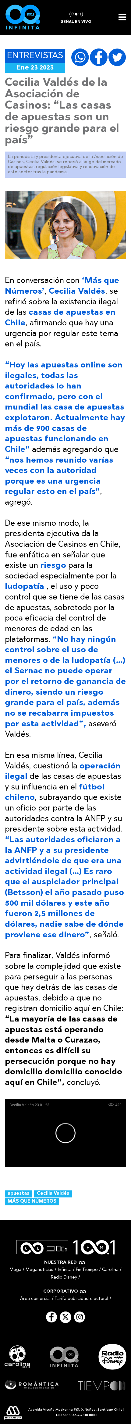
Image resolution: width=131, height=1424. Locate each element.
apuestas (18, 1193)
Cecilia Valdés (53, 1193)
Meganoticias (39, 1270)
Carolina (110, 1270)
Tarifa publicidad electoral (81, 1299)
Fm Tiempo (87, 1270)
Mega (15, 1270)
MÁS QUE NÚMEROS (32, 1201)
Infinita (65, 1270)
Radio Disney (64, 1277)
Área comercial (35, 1299)
